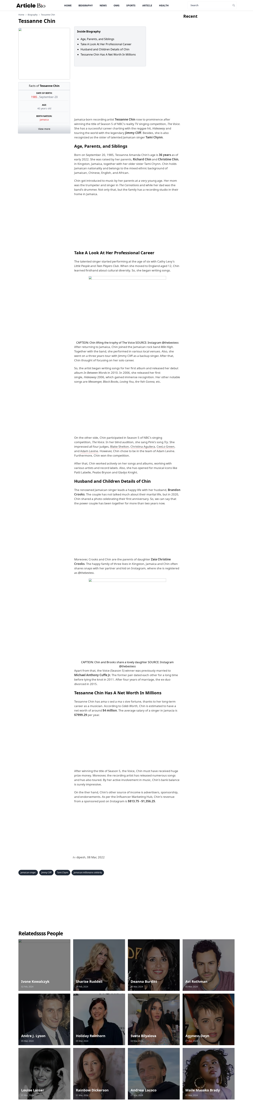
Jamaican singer (28, 872)
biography (33, 14)
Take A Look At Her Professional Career (106, 44)
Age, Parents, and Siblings (98, 39)
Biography (85, 5)
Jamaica (44, 119)
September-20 (48, 97)
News (103, 5)
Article (147, 5)
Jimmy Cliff (46, 872)
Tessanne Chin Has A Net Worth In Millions (108, 54)
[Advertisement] (127, 92)
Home (68, 5)
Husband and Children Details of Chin (105, 49)
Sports (130, 5)
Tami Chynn (62, 872)
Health (164, 5)
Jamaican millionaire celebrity (88, 872)
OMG (116, 5)
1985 (34, 97)
